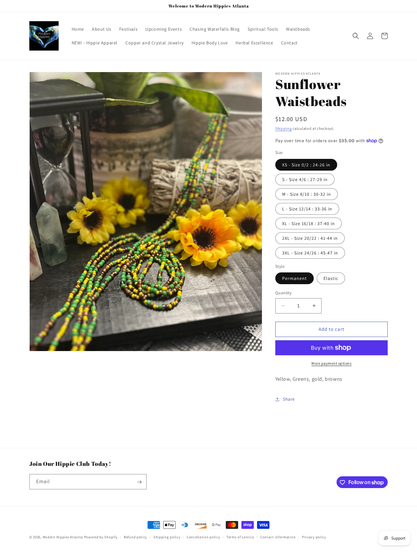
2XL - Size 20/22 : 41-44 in (310, 238)
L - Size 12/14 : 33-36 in (307, 209)
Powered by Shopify (101, 537)
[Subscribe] (139, 482)
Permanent (294, 278)
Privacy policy (314, 536)
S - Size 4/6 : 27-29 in (305, 179)
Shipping (283, 128)
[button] (356, 36)
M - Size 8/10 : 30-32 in (306, 194)
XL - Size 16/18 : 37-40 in (308, 223)
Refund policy (135, 536)
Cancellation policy (203, 536)
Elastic (331, 278)
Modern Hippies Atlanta (63, 537)
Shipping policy (166, 536)
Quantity (283, 293)
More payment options (331, 363)
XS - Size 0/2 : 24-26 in (306, 165)
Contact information (277, 536)
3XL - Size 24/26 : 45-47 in (310, 253)
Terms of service (240, 536)
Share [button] (289, 399)
